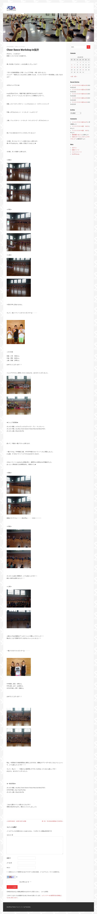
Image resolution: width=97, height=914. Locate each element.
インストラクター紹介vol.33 (79, 98)
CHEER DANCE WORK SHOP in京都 (16, 821)
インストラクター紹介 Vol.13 (80, 126)
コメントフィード (77, 152)
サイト (8, 867)
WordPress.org (75, 154)
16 (80, 67)
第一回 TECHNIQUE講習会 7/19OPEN (52, 821)
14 (74, 67)
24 (83, 69)
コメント (10, 835)
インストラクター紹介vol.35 (79, 89)
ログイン (74, 147)
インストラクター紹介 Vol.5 (80, 130)
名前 (9, 858)
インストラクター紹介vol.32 (79, 102)
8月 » (75, 76)
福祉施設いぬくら (77, 134)
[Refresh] (17, 876)
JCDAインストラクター (20, 46)
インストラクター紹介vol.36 (79, 85)
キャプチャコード (24, 882)
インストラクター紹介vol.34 (79, 93)
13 (71, 67)
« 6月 (71, 76)
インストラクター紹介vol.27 (79, 122)
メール (9, 863)
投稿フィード (75, 150)
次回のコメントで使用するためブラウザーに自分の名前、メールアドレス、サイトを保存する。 (34, 872)
